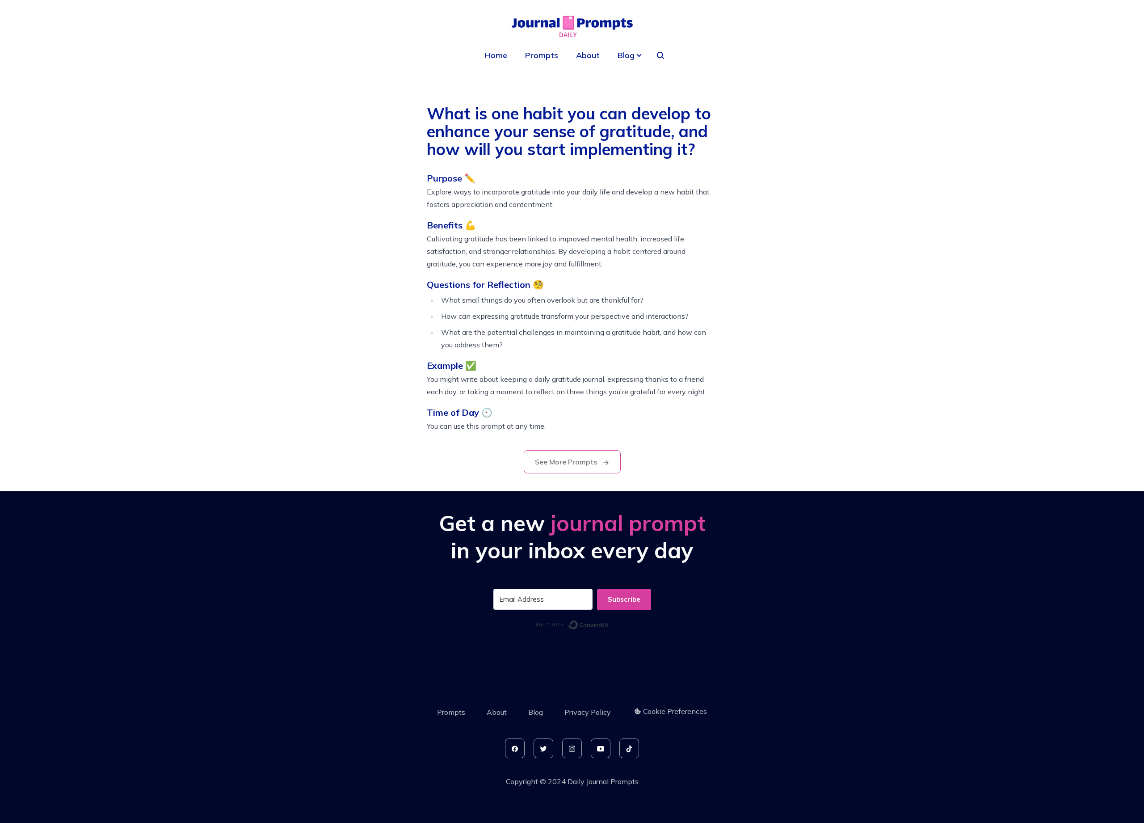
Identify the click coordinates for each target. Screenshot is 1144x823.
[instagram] (572, 748)
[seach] (660, 55)
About (588, 55)
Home (496, 55)
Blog (535, 712)
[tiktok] (629, 748)
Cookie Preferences (675, 711)
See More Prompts (567, 461)
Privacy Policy (587, 712)
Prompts (541, 55)
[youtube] (600, 748)
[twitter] (543, 748)
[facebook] (515, 748)
